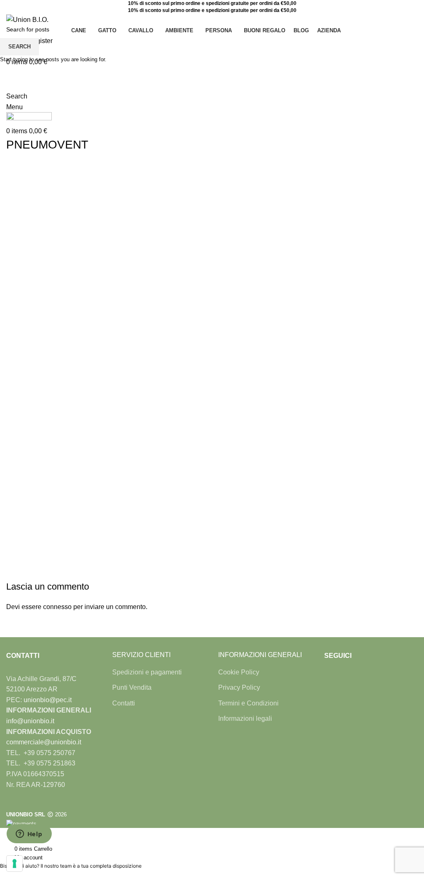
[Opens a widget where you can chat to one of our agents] (29, 834)
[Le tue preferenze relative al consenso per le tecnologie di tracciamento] (14, 863)
